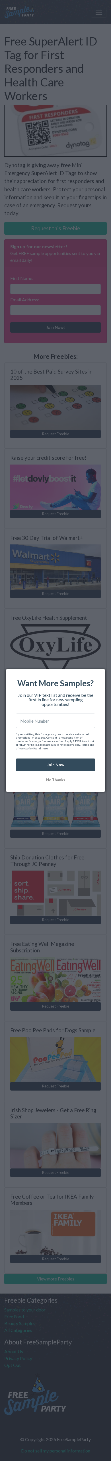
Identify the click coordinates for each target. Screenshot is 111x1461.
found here (40, 748)
